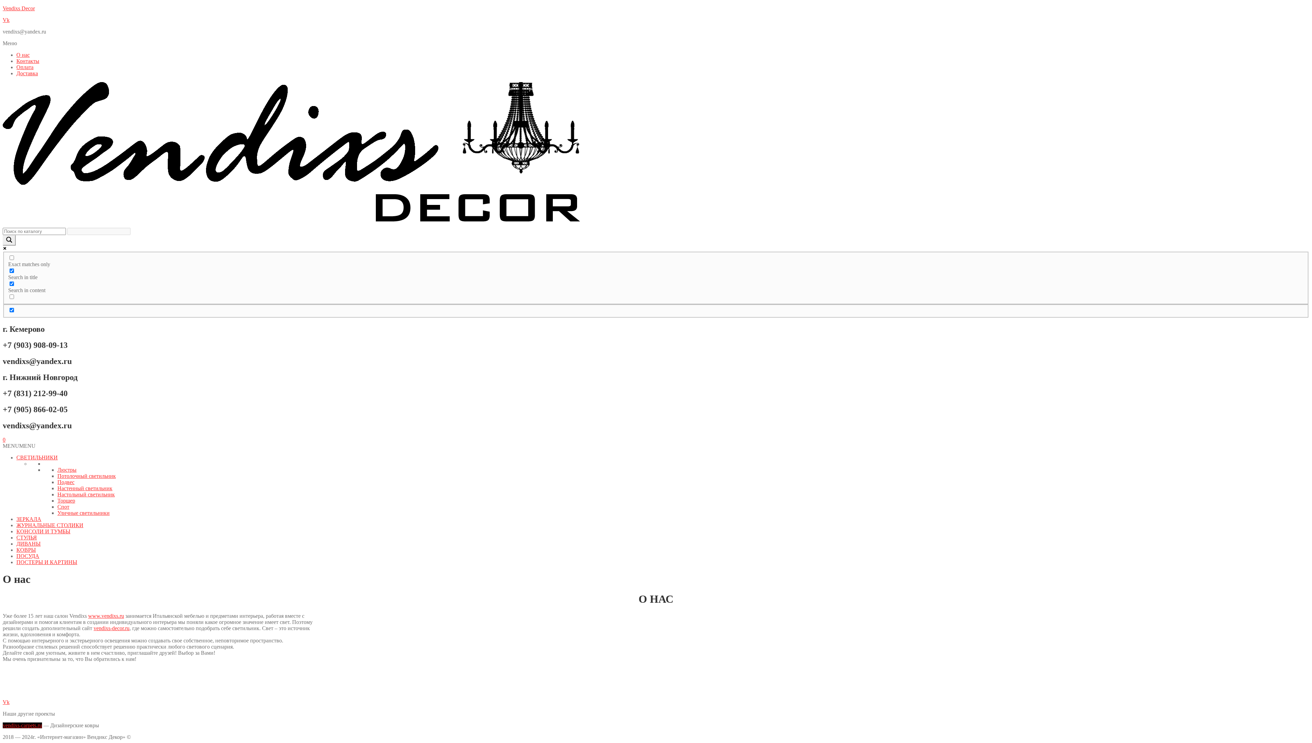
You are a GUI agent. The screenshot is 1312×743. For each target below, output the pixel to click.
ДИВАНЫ (28, 544)
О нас (23, 55)
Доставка (27, 73)
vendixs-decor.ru (111, 628)
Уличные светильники (83, 513)
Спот (63, 507)
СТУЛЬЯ (26, 537)
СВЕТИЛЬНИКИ (37, 457)
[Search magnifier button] (9, 240)
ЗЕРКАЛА (28, 519)
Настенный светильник (84, 488)
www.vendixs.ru (106, 616)
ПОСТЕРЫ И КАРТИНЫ (46, 562)
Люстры (67, 470)
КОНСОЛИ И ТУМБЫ (43, 531)
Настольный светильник (86, 494)
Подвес (65, 482)
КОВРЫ (26, 550)
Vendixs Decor (19, 8)
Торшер (66, 501)
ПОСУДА (27, 556)
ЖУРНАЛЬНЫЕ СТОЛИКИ (49, 525)
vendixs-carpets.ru (22, 725)
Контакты (27, 61)
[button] (656, 43)
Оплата (24, 67)
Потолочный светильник (86, 476)
